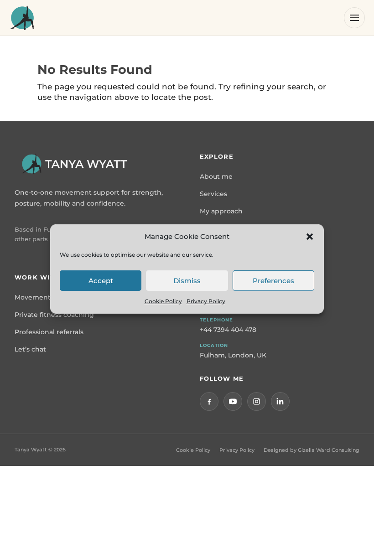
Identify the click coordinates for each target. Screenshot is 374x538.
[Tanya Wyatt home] (22, 18)
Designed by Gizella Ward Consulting (311, 450)
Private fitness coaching (54, 314)
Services (213, 194)
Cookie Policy (163, 301)
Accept (100, 280)
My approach (221, 211)
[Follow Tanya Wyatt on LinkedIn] (280, 401)
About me (216, 176)
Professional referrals (49, 332)
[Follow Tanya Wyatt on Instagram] (256, 401)
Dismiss (187, 280)
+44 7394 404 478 (228, 330)
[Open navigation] (354, 17)
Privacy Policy (206, 301)
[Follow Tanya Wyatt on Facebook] (209, 401)
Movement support (46, 297)
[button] (309, 236)
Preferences (273, 280)
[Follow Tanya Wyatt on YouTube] (232, 401)
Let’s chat (30, 349)
